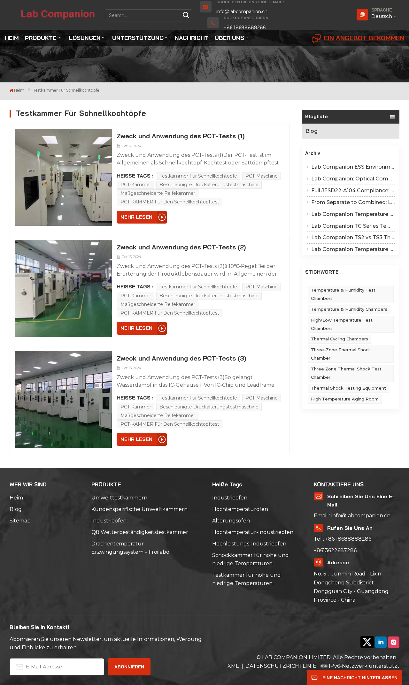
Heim (12, 38)
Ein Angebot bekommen (364, 38)
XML (234, 666)
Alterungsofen (231, 521)
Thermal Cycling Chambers (339, 338)
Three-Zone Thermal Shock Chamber (341, 354)
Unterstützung (138, 38)
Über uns (229, 38)
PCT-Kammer (135, 184)
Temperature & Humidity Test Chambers (343, 294)
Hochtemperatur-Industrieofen (252, 532)
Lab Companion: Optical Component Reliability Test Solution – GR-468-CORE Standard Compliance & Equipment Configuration (353, 179)
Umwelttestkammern (119, 498)
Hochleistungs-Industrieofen (249, 544)
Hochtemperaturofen (240, 509)
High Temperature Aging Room (345, 398)
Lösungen (85, 38)
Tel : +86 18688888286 (342, 539)
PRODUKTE (41, 38)
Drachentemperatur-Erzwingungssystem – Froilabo (130, 548)
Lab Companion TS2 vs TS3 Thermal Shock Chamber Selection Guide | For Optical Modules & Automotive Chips (353, 237)
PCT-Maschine (261, 176)
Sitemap (20, 521)
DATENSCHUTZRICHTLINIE (280, 666)
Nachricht (192, 38)
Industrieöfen (109, 521)
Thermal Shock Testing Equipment (348, 388)
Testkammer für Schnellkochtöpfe (198, 176)
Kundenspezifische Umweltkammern (139, 509)
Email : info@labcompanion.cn (352, 516)
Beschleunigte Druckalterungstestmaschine (209, 184)
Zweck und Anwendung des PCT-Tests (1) (180, 136)
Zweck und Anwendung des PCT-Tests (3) (181, 358)
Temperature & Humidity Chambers (349, 309)
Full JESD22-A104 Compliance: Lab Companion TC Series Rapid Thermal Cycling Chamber (353, 190)
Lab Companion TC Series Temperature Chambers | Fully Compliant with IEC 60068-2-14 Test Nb (353, 226)
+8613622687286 (335, 550)
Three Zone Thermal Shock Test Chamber (346, 373)
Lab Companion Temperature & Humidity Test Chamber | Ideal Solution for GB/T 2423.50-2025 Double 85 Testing (353, 214)
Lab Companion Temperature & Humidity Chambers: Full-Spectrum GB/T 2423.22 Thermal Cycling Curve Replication (353, 249)
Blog (311, 131)
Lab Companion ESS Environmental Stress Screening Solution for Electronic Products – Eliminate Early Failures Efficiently (353, 167)
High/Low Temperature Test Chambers (342, 324)
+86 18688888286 (245, 27)
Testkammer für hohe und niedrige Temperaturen (246, 579)
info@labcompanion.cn (241, 11)
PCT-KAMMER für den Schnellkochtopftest (169, 202)
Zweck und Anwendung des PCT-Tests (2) (181, 247)
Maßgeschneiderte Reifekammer (157, 193)
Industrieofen (229, 498)
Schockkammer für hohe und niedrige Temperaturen (250, 559)
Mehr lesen (136, 217)
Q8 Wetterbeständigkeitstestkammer (139, 532)
